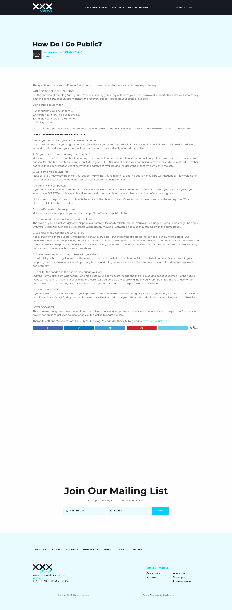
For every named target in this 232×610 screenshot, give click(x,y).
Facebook (154, 573)
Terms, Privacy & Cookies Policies (158, 595)
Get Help (56, 549)
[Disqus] (116, 366)
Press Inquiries (183, 581)
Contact (137, 549)
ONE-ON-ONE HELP (138, 7)
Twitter (153, 577)
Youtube (180, 573)
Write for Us (90, 549)
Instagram (181, 577)
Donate (180, 7)
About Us (40, 549)
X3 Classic (51, 52)
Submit (161, 510)
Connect (108, 549)
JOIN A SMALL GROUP (95, 7)
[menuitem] (95, 7)
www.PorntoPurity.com (156, 321)
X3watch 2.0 (117, 7)
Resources (72, 549)
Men (48, 56)
